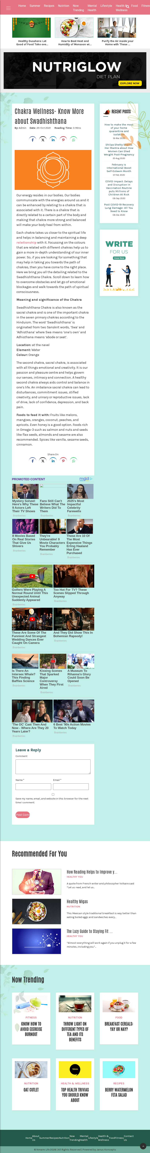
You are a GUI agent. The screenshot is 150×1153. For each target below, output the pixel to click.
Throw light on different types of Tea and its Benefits (75, 1031)
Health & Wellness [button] (122, 8)
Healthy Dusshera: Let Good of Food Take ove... (32, 42)
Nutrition (73, 906)
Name (20, 780)
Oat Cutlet (31, 1090)
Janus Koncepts (106, 1149)
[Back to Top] (143, 1146)
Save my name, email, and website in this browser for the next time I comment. (52, 800)
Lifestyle (93, 1137)
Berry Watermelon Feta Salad (119, 1092)
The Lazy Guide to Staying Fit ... (90, 931)
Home (22, 5)
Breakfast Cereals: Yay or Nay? (119, 1026)
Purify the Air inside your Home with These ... (118, 42)
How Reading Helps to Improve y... (92, 872)
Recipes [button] (49, 5)
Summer (44, 1137)
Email (57, 780)
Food (118, 1017)
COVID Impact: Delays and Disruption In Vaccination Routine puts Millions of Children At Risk (119, 188)
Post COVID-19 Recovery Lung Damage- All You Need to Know (119, 208)
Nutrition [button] (63, 5)
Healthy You (75, 876)
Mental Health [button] (92, 8)
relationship (26, 242)
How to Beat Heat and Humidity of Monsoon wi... (75, 42)
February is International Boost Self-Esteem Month (119, 168)
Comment (21, 756)
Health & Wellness (75, 1083)
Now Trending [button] (78, 8)
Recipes (118, 1083)
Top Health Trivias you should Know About (75, 1095)
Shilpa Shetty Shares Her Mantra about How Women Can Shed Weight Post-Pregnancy (119, 149)
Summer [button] (35, 5)
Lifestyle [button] (106, 5)
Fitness (31, 1017)
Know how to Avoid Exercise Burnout (31, 1029)
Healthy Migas (77, 901)
